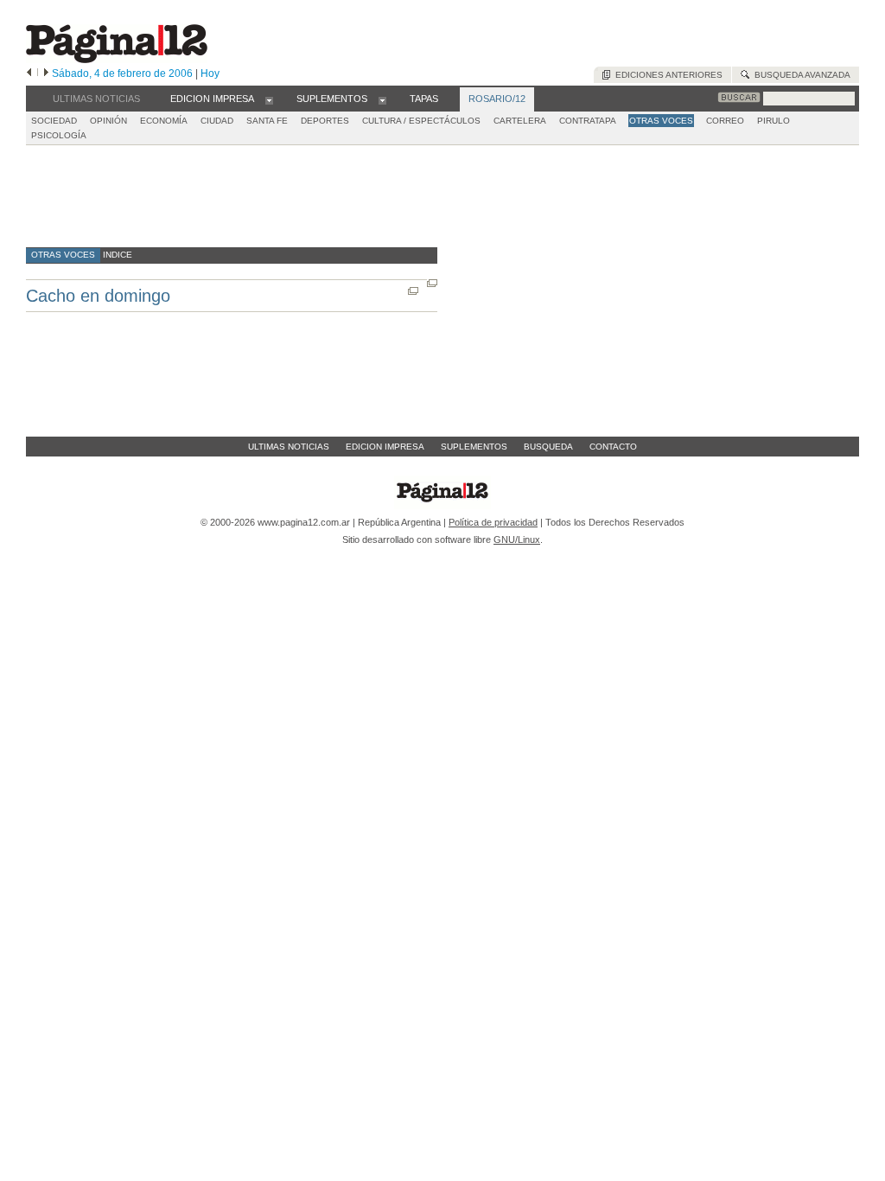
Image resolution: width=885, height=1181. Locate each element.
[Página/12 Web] (116, 59)
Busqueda (548, 446)
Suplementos (474, 446)
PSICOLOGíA (58, 135)
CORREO (725, 120)
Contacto (613, 446)
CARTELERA (519, 120)
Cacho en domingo (98, 295)
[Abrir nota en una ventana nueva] (432, 283)
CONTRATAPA (587, 120)
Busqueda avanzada (799, 75)
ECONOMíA (164, 120)
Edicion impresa (385, 446)
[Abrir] (269, 99)
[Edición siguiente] (46, 73)
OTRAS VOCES (661, 120)
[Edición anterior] (29, 73)
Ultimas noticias (288, 446)
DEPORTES (325, 120)
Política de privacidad (493, 522)
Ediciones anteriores (666, 75)
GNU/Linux (516, 539)
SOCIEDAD (54, 120)
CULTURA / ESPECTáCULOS (421, 120)
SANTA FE (267, 120)
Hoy (210, 73)
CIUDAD (217, 120)
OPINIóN (108, 120)
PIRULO (773, 120)
